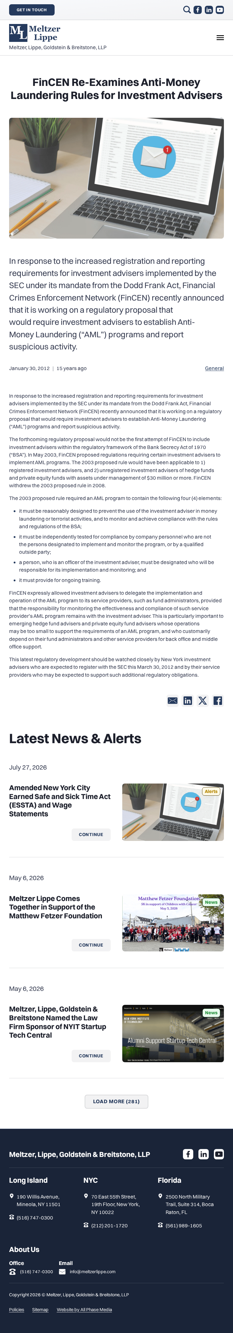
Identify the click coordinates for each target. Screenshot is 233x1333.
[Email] (173, 701)
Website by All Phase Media (84, 1309)
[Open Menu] (220, 38)
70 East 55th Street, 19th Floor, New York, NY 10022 (115, 1204)
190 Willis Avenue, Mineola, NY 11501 (39, 1200)
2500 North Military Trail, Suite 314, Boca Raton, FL (190, 1204)
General (214, 368)
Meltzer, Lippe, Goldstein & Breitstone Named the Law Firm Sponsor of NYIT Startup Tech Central (57, 1022)
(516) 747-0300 (35, 1217)
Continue (91, 834)
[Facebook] (218, 701)
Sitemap (40, 1309)
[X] (203, 701)
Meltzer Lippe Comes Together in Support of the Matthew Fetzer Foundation (55, 907)
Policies (16, 1309)
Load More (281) (116, 1101)
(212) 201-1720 (109, 1225)
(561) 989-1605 (184, 1225)
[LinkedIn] (187, 701)
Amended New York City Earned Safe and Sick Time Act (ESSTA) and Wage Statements (59, 800)
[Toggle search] (187, 9)
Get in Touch (32, 9)
